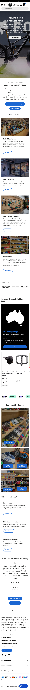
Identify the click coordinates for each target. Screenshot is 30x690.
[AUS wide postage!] (15, 316)
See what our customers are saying (15, 104)
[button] (24, 4)
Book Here (7, 230)
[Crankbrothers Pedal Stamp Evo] (22, 360)
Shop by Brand (15, 346)
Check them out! (15, 37)
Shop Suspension (22, 466)
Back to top (15, 610)
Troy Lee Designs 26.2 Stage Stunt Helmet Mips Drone (8, 373)
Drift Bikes (7, 686)
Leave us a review (15, 603)
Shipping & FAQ (15, 108)
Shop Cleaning (22, 489)
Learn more (22, 1)
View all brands (5, 282)
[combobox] (15, 8)
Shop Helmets (9, 442)
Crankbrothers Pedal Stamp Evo (21, 372)
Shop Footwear (8, 466)
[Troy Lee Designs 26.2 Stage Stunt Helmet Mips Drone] (8, 360)
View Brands (8, 270)
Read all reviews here (15, 598)
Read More (7, 152)
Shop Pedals (8, 489)
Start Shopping (8, 531)
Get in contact (6, 650)
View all (3, 301)
